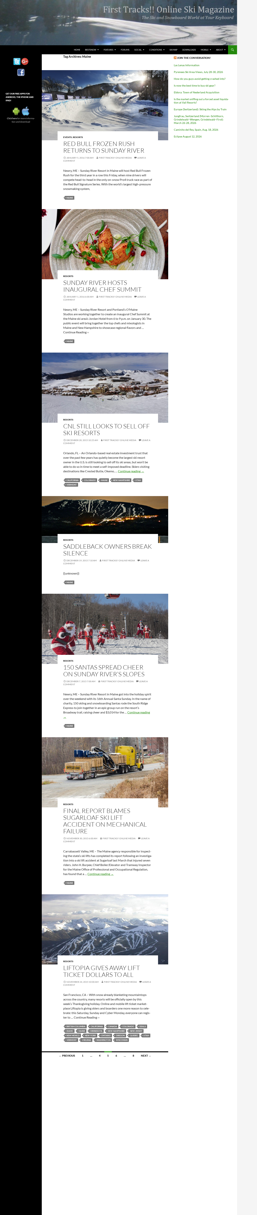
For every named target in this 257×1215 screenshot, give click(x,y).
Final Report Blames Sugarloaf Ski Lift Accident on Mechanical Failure (105, 821)
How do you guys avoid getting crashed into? (200, 78)
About (219, 49)
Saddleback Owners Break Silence (107, 549)
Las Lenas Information (186, 65)
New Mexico (73, 1035)
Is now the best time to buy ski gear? (194, 85)
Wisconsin (122, 1040)
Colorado (90, 480)
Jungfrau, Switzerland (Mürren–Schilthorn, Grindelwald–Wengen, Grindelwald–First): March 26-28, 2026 (199, 119)
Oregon (120, 1035)
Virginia (86, 1040)
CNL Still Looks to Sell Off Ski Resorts (106, 429)
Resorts (78, 137)
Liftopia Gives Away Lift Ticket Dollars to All (101, 971)
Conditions (155, 49)
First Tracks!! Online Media (115, 157)
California (72, 480)
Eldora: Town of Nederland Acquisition (196, 92)
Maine (69, 197)
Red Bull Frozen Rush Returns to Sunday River (103, 147)
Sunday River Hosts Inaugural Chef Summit (102, 286)
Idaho (69, 1031)
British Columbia (75, 1026)
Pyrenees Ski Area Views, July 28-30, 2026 (198, 72)
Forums (125, 49)
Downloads (189, 49)
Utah (138, 480)
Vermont (71, 484)
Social (138, 49)
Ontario (106, 1035)
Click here (12, 118)
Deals (142, 1026)
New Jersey (136, 1031)
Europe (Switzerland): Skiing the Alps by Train (200, 109)
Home (77, 49)
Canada (112, 1026)
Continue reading (131, 471)
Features (108, 49)
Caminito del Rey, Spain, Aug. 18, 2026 (196, 129)
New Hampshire (121, 480)
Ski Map (173, 49)
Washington (103, 1040)
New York (90, 1035)
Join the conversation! (194, 57)
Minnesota (96, 1031)
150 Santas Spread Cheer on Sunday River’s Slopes (103, 670)
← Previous (67, 1055)
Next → (146, 1055)
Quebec (134, 1035)
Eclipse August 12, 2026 (188, 136)
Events (67, 137)
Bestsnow (90, 49)
